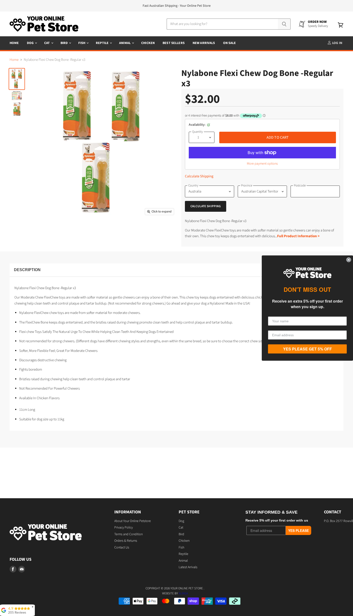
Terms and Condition (128, 534)
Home (14, 43)
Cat (47, 43)
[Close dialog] (348, 259)
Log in (336, 43)
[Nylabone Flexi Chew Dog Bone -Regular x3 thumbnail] (16, 78)
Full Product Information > (298, 236)
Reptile (102, 43)
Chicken (148, 43)
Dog (31, 43)
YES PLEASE (298, 530)
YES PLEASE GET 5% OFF (307, 349)
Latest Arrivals (188, 567)
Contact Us (121, 547)
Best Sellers (174, 43)
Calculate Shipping (199, 176)
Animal (125, 43)
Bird (65, 43)
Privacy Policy (123, 527)
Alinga (183, 593)
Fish (82, 43)
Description (27, 270)
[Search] (284, 24)
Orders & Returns (125, 540)
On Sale (229, 43)
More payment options (262, 164)
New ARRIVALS (204, 43)
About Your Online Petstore (132, 521)
